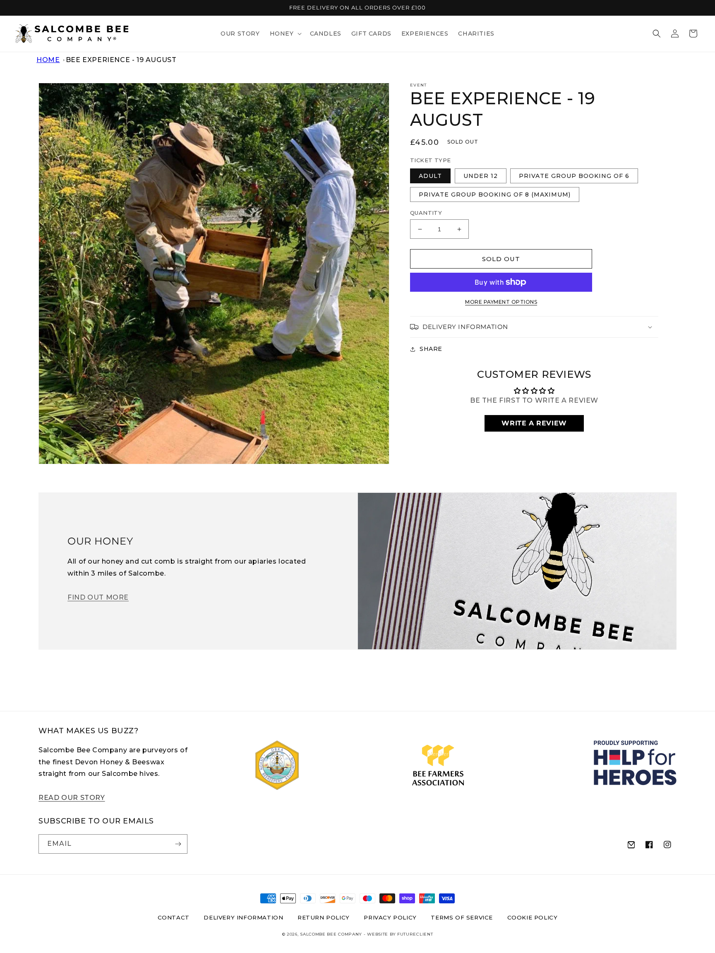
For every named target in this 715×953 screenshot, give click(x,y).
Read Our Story (71, 798)
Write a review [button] (533, 423)
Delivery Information (243, 917)
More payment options (501, 302)
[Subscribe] (178, 844)
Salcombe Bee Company (331, 934)
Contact (174, 917)
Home (48, 60)
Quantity (426, 212)
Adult (430, 176)
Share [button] (431, 349)
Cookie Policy (532, 917)
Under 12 (480, 176)
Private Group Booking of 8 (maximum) (495, 194)
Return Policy (324, 917)
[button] (285, 33)
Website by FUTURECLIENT (400, 934)
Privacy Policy (390, 917)
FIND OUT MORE (98, 597)
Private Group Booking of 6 (574, 176)
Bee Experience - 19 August (121, 60)
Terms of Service (462, 917)
